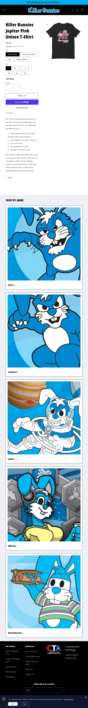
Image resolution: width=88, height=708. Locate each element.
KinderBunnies (15, 632)
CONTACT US (29, 674)
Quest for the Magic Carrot (12, 652)
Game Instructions (31, 651)
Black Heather (12, 54)
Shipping (8, 46)
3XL (17, 73)
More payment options (22, 107)
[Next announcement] (83, 2)
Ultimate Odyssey (11, 672)
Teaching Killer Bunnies (33, 656)
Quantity (8, 83)
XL (28, 68)
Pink (9, 59)
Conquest (12, 372)
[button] (4, 9)
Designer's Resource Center (32, 662)
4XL (25, 73)
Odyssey (12, 545)
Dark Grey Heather (29, 54)
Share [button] (10, 177)
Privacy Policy (68, 699)
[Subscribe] (61, 690)
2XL (9, 73)
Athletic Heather (22, 59)
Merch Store (29, 669)
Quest (11, 285)
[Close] (86, 697)
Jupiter (11, 459)
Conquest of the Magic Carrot (13, 660)
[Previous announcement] (4, 2)
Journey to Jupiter (11, 667)
